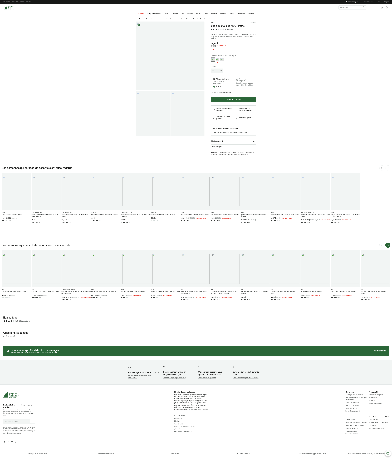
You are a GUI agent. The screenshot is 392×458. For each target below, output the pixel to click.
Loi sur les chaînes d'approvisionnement (312, 454)
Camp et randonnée (154, 13)
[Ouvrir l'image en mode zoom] (170, 56)
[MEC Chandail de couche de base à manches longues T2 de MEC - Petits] (226, 277)
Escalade (175, 13)
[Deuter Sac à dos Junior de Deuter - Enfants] (166, 199)
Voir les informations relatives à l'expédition (139, 377)
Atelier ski (372, 400)
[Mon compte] (387, 7)
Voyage (198, 13)
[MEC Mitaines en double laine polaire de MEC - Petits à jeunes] (196, 277)
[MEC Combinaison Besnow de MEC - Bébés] (106, 276)
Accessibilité (174, 454)
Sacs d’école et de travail (201, 19)
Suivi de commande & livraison (356, 422)
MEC (212, 22)
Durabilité (372, 425)
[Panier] (382, 7)
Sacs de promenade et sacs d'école (178, 19)
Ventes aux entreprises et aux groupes (184, 428)
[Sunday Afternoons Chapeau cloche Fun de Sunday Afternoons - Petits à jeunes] (76, 277)
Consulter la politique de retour (174, 378)
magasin (250, 83)
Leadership (178, 418)
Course (166, 13)
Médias (176, 421)
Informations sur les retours (354, 425)
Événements (373, 419)
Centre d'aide (350, 419)
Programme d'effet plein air (378, 422)
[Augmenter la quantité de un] (221, 71)
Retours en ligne (351, 408)
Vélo (182, 13)
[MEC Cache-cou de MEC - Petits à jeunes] (136, 276)
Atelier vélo (373, 397)
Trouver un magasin (376, 395)
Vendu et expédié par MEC (223, 92)
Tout (147, 19)
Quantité (213, 67)
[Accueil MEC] (9, 7)
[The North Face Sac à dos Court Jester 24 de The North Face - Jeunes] (136, 199)
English (386, 2)
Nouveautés (241, 13)
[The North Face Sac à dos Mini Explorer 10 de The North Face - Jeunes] (46, 199)
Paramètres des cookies (353, 411)
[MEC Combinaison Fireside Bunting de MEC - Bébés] (286, 277)
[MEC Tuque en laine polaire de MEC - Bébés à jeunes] (375, 277)
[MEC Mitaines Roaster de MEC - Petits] (315, 276)
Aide (379, 2)
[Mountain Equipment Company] (20, 394)
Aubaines (141, 13)
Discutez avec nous (351, 434)
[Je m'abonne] (32, 421)
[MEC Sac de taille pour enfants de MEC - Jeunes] (226, 199)
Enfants (231, 13)
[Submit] (363, 7)
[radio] (213, 60)
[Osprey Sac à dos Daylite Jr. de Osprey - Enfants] (106, 199)
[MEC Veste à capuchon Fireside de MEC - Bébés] (286, 199)
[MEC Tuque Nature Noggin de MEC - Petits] (16, 276)
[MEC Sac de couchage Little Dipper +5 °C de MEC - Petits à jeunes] (345, 199)
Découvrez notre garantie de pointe (245, 378)
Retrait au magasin (375, 403)
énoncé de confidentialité (14, 433)
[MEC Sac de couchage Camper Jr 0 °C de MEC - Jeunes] (256, 277)
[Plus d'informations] (138, 24)
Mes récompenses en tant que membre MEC (355, 398)
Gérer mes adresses (352, 402)
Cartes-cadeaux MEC (376, 428)
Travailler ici (178, 424)
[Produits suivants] (387, 245)
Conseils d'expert (367, 2)
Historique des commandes (354, 395)
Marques (251, 13)
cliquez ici (245, 154)
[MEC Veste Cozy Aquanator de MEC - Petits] (345, 276)
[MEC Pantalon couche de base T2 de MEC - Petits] (166, 276)
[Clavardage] (388, 453)
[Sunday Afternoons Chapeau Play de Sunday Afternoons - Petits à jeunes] (315, 199)
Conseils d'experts (351, 428)
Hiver (206, 13)
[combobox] (358, 7)
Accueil (141, 19)
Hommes (214, 13)
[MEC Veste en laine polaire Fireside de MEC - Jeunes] (256, 199)
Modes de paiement (352, 405)
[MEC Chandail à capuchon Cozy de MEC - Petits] (46, 276)
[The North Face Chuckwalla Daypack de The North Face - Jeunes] (76, 199)
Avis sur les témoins (243, 454)
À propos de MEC (180, 415)
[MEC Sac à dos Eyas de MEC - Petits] (16, 199)
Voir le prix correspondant (207, 378)
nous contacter (22, 432)
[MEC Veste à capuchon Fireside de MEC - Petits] (196, 199)
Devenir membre (380, 351)
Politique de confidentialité (37, 454)
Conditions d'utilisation (106, 454)
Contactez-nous (351, 431)
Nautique (190, 13)
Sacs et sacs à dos (157, 19)
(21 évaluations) (227, 29)
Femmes (223, 13)
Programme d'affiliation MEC (184, 432)
